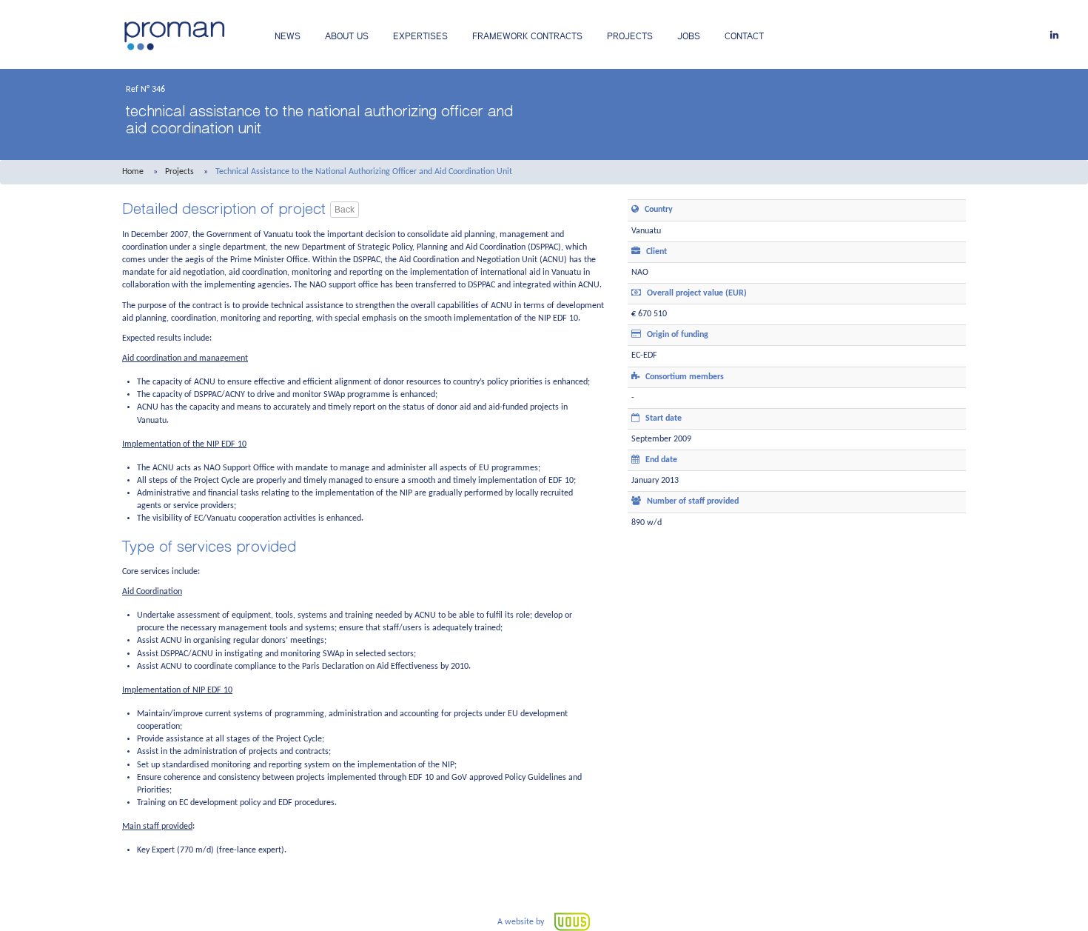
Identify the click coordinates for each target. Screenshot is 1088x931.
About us (347, 36)
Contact (744, 36)
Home (133, 171)
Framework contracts (527, 36)
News (287, 36)
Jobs (688, 36)
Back (345, 209)
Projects (630, 36)
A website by (521, 922)
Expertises (420, 36)
